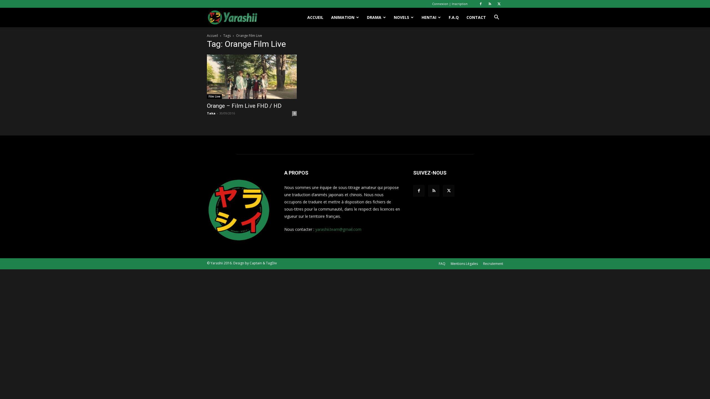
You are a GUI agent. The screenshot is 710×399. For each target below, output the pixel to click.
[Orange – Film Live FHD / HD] (252, 77)
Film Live (214, 96)
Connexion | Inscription (450, 4)
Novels (401, 17)
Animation (342, 17)
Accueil (315, 17)
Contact (476, 17)
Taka (211, 113)
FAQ (442, 263)
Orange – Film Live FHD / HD (244, 106)
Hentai (429, 17)
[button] (496, 18)
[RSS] (490, 4)
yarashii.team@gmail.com (338, 229)
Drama (374, 17)
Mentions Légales (464, 263)
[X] (499, 4)
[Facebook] (480, 4)
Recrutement (493, 263)
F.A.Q (454, 17)
